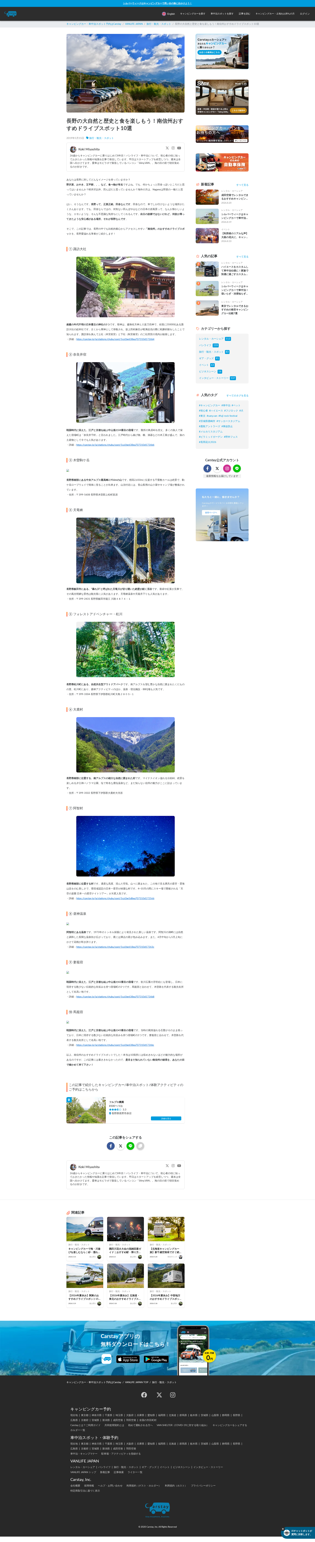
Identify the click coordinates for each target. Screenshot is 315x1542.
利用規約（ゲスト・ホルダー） (143, 1486)
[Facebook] (144, 1395)
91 (217, 358)
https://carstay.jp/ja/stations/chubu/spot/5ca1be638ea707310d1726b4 (115, 339)
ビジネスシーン (207, 371)
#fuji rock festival (228, 416)
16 (219, 371)
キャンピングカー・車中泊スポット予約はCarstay (93, 24)
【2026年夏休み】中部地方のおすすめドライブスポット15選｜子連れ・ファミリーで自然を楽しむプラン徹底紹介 (166, 1297)
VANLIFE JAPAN (134, 24)
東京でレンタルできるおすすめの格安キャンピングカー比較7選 (234, 310)
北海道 (172, 1415)
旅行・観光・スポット (159, 24)
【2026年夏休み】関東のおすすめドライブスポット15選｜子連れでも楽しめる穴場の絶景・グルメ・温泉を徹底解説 (84, 1297)
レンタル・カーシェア (211, 339)
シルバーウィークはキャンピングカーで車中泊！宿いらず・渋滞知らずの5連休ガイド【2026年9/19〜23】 (234, 216)
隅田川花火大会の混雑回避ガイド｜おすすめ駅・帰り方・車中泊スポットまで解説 (125, 1251)
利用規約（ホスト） (176, 1486)
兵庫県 (140, 1415)
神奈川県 (97, 1415)
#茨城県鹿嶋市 (207, 421)
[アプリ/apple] (128, 1359)
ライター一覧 (135, 1472)
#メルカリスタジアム (211, 431)
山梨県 (215, 1415)
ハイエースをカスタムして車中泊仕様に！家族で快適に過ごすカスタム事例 (234, 271)
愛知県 (151, 1415)
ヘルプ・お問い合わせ (110, 1486)
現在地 (74, 1415)
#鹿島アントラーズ (209, 426)
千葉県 (108, 1415)
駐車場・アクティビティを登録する (121, 1454)
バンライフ (205, 345)
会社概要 (75, 1486)
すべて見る (242, 185)
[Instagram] (172, 1395)
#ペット (236, 405)
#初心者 (203, 410)
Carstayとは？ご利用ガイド (85, 1425)
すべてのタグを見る (237, 395)
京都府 (84, 1420)
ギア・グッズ (206, 358)
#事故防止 (227, 426)
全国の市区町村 (148, 1420)
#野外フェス (231, 437)
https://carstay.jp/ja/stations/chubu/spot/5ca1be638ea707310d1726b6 (115, 445)
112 (228, 339)
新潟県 (106, 1420)
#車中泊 (225, 405)
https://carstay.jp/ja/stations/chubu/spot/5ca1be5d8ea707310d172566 (115, 898)
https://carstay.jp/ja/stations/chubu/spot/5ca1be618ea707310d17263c (115, 947)
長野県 (236, 1415)
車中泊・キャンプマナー (83, 1454)
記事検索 (119, 1472)
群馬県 (183, 1415)
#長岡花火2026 (207, 442)
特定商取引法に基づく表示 (85, 1491)
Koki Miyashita (89, 149)
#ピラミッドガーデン (211, 437)
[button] (193, 14)
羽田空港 (131, 1420)
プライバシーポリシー (203, 1486)
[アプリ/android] (156, 1359)
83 (227, 352)
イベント (204, 365)
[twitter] (159, 1395)
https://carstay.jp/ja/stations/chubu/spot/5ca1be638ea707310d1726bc (115, 1045)
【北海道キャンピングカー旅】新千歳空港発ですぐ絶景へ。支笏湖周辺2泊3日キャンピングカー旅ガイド (166, 1251)
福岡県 (162, 1415)
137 (233, 378)
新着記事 (105, 1472)
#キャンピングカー (209, 405)
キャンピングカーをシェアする (230, 1425)
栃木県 (194, 1415)
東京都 (84, 1415)
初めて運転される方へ (140, 1425)
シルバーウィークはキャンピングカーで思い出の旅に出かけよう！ (157, 3)
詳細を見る (166, 1119)
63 (212, 365)
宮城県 (95, 1420)
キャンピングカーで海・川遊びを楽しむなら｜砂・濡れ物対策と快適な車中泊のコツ (84, 1251)
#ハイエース (216, 410)
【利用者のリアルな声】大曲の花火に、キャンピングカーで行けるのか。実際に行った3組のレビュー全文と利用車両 (234, 235)
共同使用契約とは (114, 1425)
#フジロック (231, 410)
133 (215, 345)
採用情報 (89, 1486)
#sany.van (212, 416)
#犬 (241, 410)
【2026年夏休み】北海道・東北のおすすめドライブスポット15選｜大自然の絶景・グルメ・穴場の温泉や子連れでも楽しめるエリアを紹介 (125, 1297)
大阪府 (130, 1415)
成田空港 (118, 1420)
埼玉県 (119, 1415)
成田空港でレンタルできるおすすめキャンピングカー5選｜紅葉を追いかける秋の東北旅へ (234, 197)
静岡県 (226, 1415)
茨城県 (204, 1415)
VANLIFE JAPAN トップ (83, 1472)
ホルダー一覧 (77, 1430)
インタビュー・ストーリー (214, 378)
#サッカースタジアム (228, 421)
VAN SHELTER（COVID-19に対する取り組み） (183, 1425)
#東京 (202, 416)
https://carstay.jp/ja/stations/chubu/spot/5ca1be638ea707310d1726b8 (115, 997)
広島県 (74, 1420)
